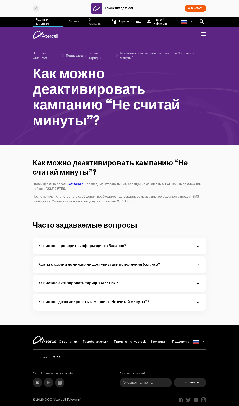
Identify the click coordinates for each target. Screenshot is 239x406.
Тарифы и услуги (95, 342)
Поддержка (74, 56)
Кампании (159, 342)
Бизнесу (74, 21)
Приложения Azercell (130, 342)
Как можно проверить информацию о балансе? (82, 246)
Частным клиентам (42, 21)
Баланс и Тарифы (95, 55)
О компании (95, 21)
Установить (195, 8)
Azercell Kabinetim (160, 21)
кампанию (75, 184)
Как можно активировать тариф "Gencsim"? (78, 283)
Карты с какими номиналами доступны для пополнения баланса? (99, 264)
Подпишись (190, 382)
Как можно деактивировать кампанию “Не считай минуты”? (93, 302)
